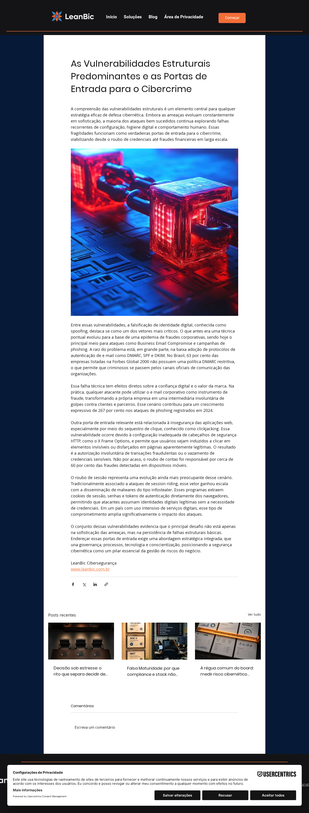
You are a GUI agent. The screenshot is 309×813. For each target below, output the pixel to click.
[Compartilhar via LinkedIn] (95, 584)
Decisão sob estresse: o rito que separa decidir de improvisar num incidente (79, 671)
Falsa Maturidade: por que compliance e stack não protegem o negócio (153, 671)
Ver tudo (254, 614)
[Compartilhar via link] (106, 584)
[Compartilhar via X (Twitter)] (84, 584)
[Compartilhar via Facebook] (73, 584)
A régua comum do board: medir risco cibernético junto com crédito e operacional (227, 671)
